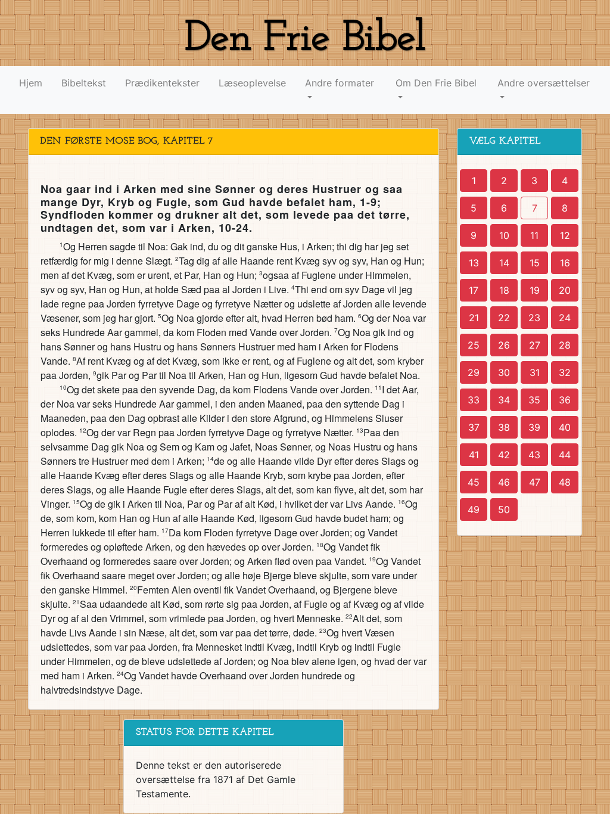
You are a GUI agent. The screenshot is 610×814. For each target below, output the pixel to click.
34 (504, 400)
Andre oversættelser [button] (543, 83)
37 (474, 427)
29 (474, 372)
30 (504, 372)
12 (565, 235)
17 (473, 290)
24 (565, 318)
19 (535, 290)
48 (565, 482)
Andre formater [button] (339, 83)
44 (565, 455)
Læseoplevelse (252, 83)
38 (504, 427)
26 (504, 345)
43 (534, 455)
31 (535, 372)
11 (534, 235)
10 (504, 235)
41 (474, 455)
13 (474, 263)
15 (535, 263)
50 (504, 509)
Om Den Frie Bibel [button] (436, 83)
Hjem (30, 83)
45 (474, 482)
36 (565, 400)
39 (534, 427)
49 (474, 509)
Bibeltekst (83, 83)
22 (504, 318)
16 (565, 263)
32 (565, 372)
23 (534, 318)
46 (504, 482)
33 (474, 400)
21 (474, 318)
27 (534, 345)
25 (474, 345)
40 (565, 427)
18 (504, 290)
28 (565, 345)
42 (504, 455)
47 (534, 482)
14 (504, 263)
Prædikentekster (162, 83)
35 (534, 400)
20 (565, 290)
